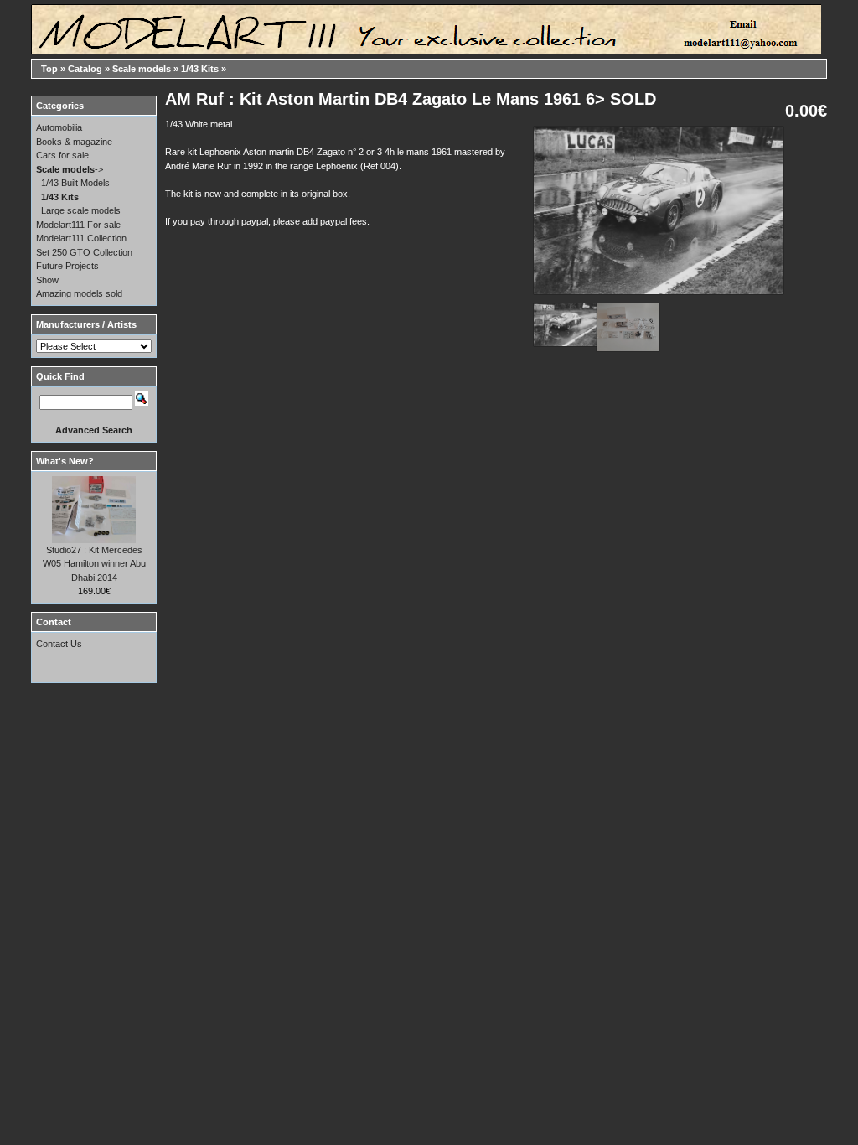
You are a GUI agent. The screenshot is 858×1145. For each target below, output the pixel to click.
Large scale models (81, 210)
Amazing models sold (79, 293)
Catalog (85, 69)
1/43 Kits (200, 69)
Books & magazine (74, 142)
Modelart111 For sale (78, 225)
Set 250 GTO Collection (84, 252)
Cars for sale (62, 155)
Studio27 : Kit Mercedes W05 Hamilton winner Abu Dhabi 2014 (94, 564)
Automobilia (59, 127)
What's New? (65, 461)
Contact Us (59, 644)
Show (47, 280)
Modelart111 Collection (81, 238)
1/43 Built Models (75, 183)
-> (69, 169)
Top (49, 69)
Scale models (141, 69)
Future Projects (67, 266)
